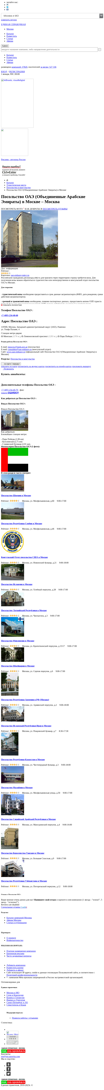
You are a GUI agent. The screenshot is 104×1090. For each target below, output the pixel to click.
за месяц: (48, 67)
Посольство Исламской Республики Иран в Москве (26, 726)
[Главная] (7, 180)
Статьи (9, 38)
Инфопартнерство (14, 940)
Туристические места (16, 185)
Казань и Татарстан (15, 997)
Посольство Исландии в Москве (16, 584)
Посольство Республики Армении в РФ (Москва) (25, 700)
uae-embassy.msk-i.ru (20, 275)
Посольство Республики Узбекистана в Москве (24, 881)
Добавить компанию (15, 965)
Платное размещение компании (21, 951)
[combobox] (52, 16)
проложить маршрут (81, 366)
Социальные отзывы (14, 907)
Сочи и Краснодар (15, 995)
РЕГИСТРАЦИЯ (17, 71)
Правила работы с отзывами (25, 1018)
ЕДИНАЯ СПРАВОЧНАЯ (13, 24)
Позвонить (8, 369)
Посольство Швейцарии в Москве (18, 666)
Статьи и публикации (16, 922)
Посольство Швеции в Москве (16, 495)
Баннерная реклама (15, 953)
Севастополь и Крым (16, 1005)
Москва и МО (12, 993)
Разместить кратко (14, 967)
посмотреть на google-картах (58, 366)
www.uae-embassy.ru (16, 352)
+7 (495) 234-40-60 (9, 315)
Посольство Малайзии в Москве (17, 787)
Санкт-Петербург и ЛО (17, 1002)
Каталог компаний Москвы (19, 918)
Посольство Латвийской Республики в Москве (24, 610)
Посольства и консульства (18, 187)
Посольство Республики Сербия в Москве (21, 523)
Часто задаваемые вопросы (18, 956)
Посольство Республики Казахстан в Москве (23, 759)
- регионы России (13, 159)
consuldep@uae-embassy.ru (20, 349)
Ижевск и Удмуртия (15, 1000)
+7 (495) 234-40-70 (9, 390)
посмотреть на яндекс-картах (31, 366)
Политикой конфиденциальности (21, 975)
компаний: (19, 67)
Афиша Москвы (13, 920)
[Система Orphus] (14, 176)
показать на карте (9, 366)
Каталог (10, 34)
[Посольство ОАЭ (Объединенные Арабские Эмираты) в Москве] (15, 471)
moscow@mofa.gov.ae (17, 347)
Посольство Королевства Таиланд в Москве (22, 853)
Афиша (9, 41)
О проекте (11, 938)
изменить (9, 20)
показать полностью (12, 305)
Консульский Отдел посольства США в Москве (24, 557)
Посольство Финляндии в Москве (17, 641)
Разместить (11, 36)
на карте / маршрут (12, 364)
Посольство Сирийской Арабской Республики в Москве (28, 819)
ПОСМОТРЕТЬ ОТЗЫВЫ (55, 209)
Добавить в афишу (15, 970)
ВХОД (4, 71)
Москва (10, 29)
